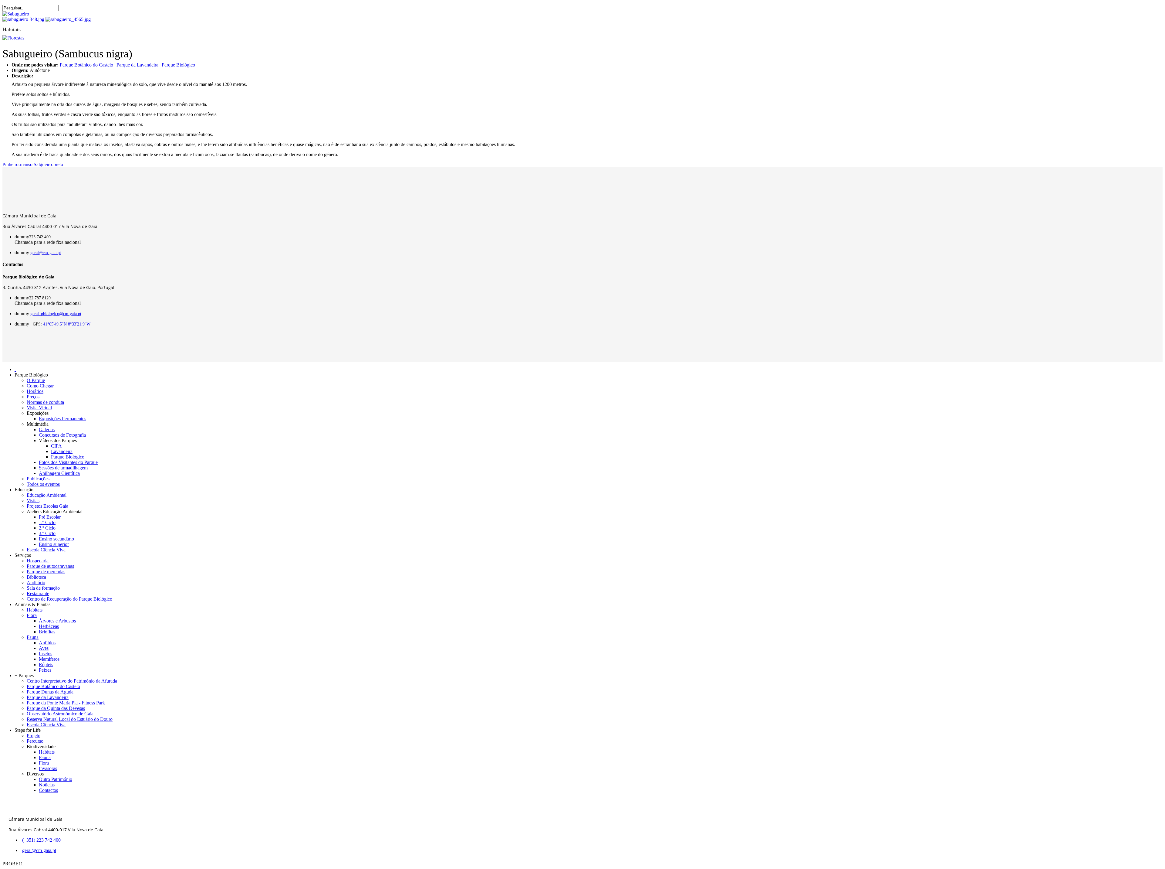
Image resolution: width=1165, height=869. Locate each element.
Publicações (38, 478)
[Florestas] (13, 37)
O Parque (36, 380)
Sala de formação (43, 588)
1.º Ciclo (47, 522)
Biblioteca (36, 577)
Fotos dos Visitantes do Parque (68, 462)
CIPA (56, 445)
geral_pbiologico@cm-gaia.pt (55, 314)
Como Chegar (40, 385)
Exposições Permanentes (62, 418)
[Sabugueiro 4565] (68, 19)
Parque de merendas (46, 571)
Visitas (33, 500)
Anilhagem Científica (59, 473)
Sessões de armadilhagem (63, 467)
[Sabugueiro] (15, 13)
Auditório (36, 582)
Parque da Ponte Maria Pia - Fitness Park (66, 702)
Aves (44, 648)
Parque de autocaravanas (50, 566)
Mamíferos (49, 659)
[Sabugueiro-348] (23, 19)
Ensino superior (54, 544)
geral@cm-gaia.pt (45, 252)
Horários (35, 391)
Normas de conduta (45, 402)
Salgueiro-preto (48, 164)
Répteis (46, 664)
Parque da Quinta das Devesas (56, 708)
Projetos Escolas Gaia (47, 506)
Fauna (33, 637)
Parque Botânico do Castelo (86, 64)
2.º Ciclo (47, 527)
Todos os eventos (43, 484)
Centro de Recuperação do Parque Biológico (69, 598)
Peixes (45, 670)
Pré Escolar (50, 517)
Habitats (34, 609)
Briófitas (47, 631)
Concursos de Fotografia (62, 435)
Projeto (33, 735)
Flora (32, 615)
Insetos (45, 653)
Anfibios (47, 642)
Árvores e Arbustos (57, 620)
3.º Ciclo (47, 533)
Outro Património (55, 779)
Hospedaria (38, 560)
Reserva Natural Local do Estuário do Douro (70, 719)
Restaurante (38, 593)
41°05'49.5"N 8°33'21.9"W (66, 324)
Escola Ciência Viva (46, 549)
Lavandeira (62, 451)
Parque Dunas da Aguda (50, 691)
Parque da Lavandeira (137, 64)
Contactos (48, 790)
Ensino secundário (56, 538)
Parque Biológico (178, 64)
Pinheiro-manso (17, 164)
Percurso (35, 741)
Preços (33, 396)
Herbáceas (49, 626)
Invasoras (48, 768)
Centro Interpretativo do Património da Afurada (72, 680)
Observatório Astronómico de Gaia (60, 713)
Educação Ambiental (46, 495)
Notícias (47, 784)
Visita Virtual (39, 407)
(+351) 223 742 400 (41, 840)
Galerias (47, 429)
